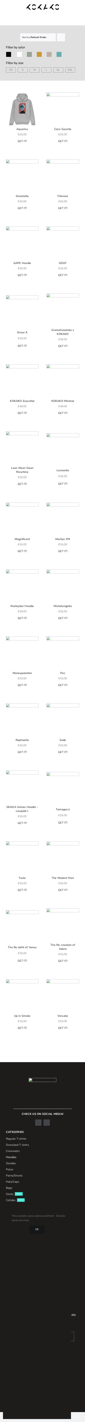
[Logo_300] (42, 5)
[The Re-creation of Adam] (62, 924)
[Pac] (62, 652)
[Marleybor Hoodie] (22, 586)
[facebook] (38, 1122)
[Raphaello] (22, 719)
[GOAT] (62, 242)
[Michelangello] (62, 586)
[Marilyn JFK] (62, 519)
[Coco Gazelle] (62, 109)
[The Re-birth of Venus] (22, 926)
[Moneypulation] (22, 652)
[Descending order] (61, 37)
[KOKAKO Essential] (22, 380)
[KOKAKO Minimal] (62, 380)
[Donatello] (22, 176)
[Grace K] (22, 311)
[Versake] (62, 995)
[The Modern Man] (62, 857)
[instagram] (46, 1122)
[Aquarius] (22, 109)
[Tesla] (22, 857)
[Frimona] (62, 176)
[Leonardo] (62, 449)
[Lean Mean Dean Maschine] (22, 447)
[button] (7, 95)
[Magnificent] (22, 519)
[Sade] (62, 719)
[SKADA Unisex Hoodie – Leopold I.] (22, 786)
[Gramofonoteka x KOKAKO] (62, 309)
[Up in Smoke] (22, 995)
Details (60, 1216)
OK (37, 1229)
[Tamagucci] (62, 788)
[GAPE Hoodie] (22, 242)
